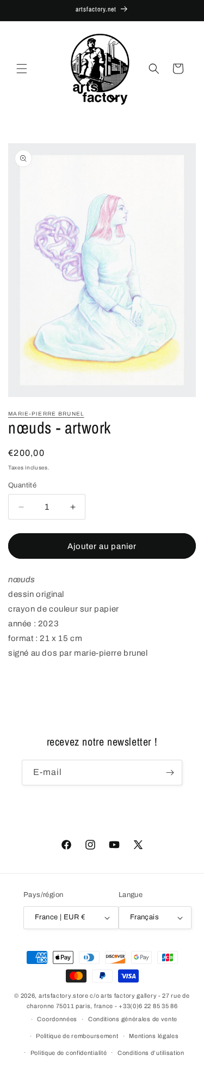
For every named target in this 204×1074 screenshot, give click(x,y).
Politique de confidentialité (68, 1052)
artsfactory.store (64, 995)
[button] (22, 69)
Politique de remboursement (77, 1036)
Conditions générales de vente (132, 1019)
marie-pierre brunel (46, 414)
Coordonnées (57, 1019)
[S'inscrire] (170, 772)
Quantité (22, 485)
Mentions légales (153, 1036)
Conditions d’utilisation (151, 1052)
